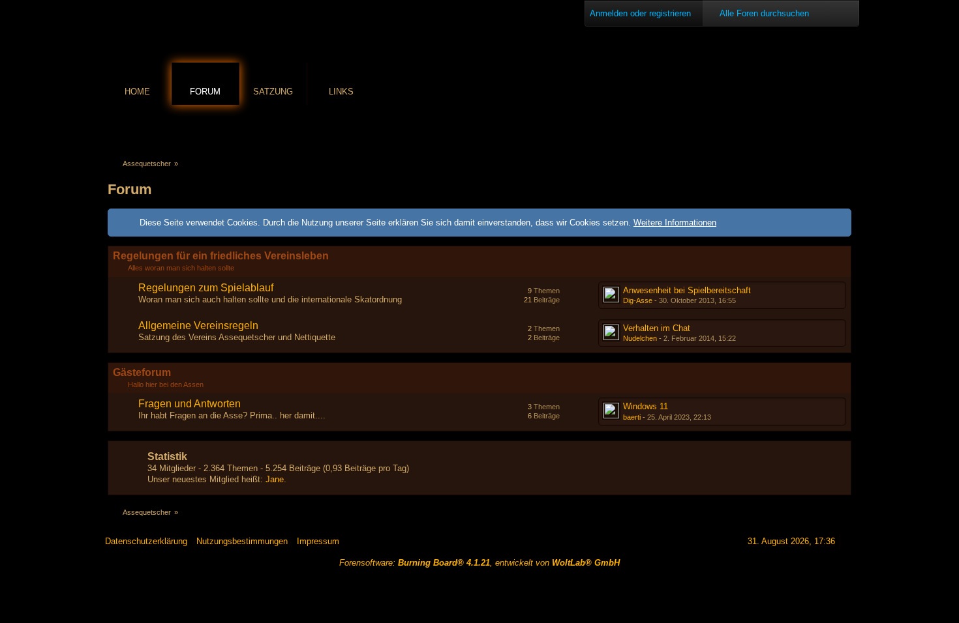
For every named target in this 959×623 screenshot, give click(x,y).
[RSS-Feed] (807, 128)
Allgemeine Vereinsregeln (198, 325)
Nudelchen (640, 338)
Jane (275, 479)
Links (341, 91)
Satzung (273, 91)
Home (137, 91)
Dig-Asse (637, 300)
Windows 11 (645, 406)
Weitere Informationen (674, 222)
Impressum (318, 541)
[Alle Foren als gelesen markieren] (789, 128)
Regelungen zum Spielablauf (205, 287)
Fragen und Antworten (189, 403)
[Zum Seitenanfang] (849, 541)
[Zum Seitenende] (844, 128)
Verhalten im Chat (656, 328)
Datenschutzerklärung (146, 541)
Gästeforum (142, 372)
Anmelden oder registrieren (640, 13)
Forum (205, 91)
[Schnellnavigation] (826, 128)
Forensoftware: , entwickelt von (479, 563)
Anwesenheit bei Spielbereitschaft (687, 290)
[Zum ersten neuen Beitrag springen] (611, 294)
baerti (632, 417)
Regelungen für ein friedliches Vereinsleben (221, 255)
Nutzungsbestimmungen (242, 541)
